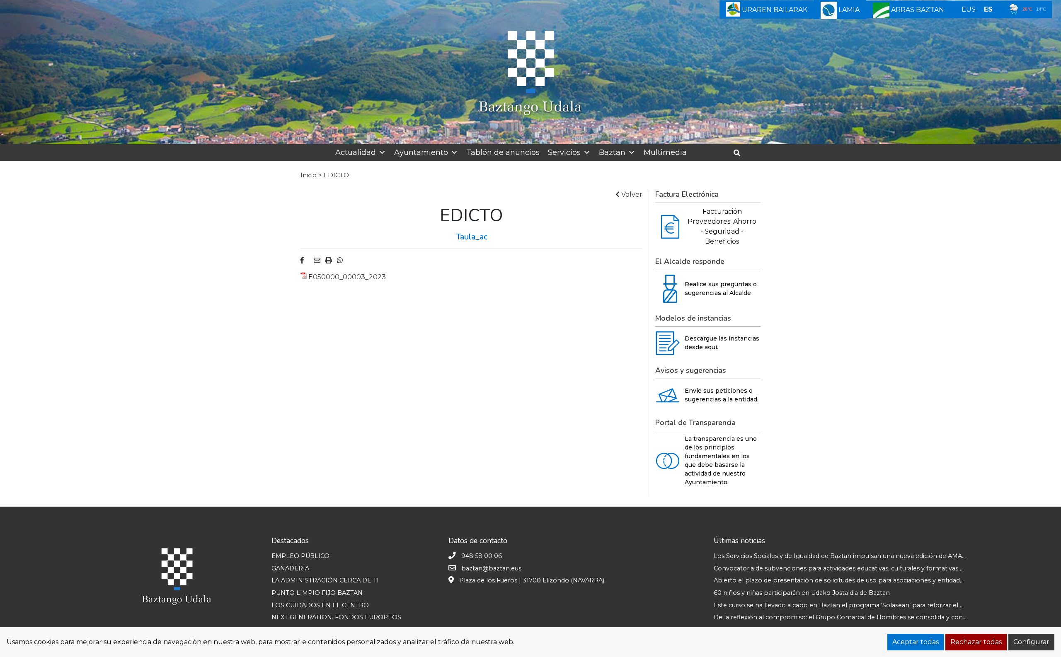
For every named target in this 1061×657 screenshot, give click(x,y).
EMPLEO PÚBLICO (300, 556)
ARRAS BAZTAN (916, 10)
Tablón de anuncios (503, 152)
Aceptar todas (915, 642)
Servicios (564, 152)
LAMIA (848, 10)
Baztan (612, 152)
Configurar (1031, 642)
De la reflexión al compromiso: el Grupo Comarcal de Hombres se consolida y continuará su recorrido (867, 617)
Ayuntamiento (421, 152)
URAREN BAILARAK (773, 10)
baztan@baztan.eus (491, 568)
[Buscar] (740, 153)
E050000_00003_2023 (347, 277)
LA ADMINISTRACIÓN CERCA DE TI (325, 580)
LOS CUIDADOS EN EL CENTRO (320, 605)
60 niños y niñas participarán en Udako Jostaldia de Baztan (802, 593)
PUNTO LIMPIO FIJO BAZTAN (317, 593)
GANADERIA (290, 568)
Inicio (308, 175)
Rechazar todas (976, 642)
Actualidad (355, 152)
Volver (631, 194)
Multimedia (665, 152)
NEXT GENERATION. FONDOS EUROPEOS (336, 617)
